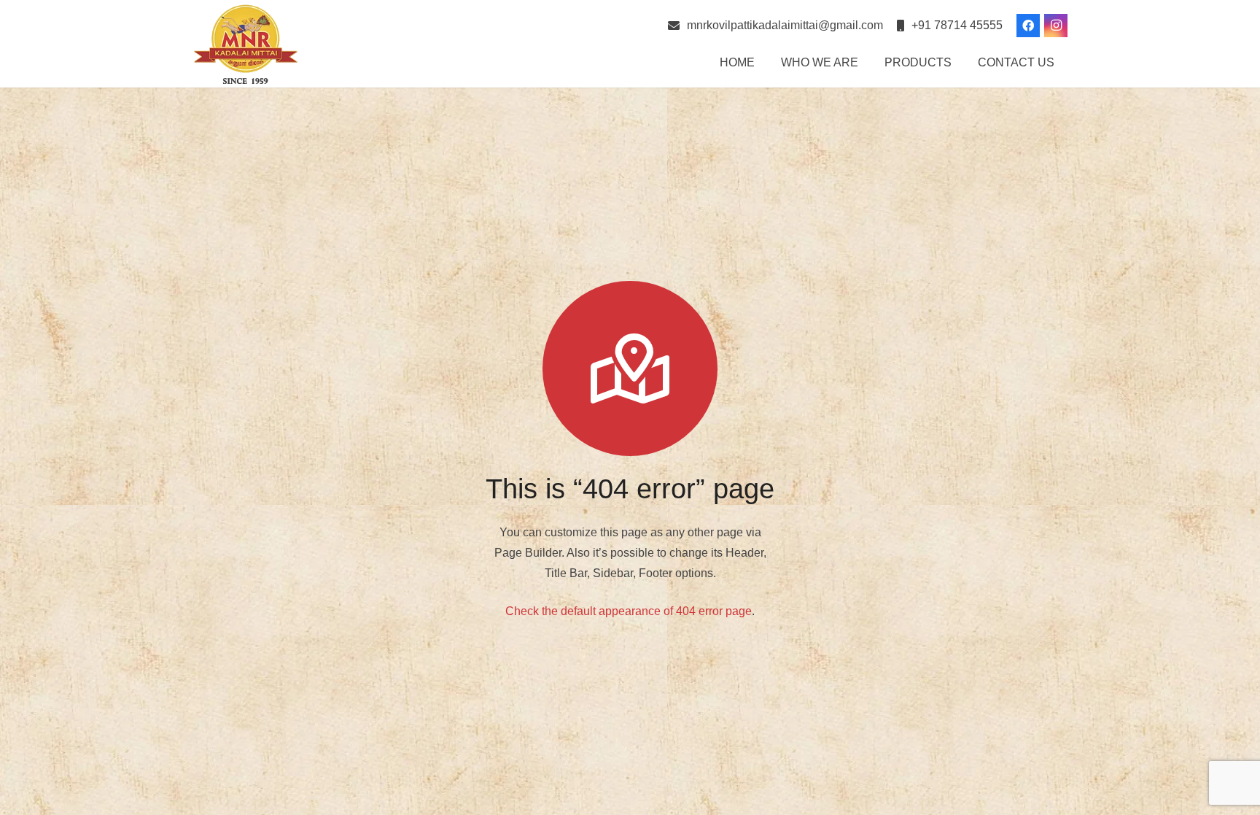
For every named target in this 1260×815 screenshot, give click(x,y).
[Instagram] (1056, 25)
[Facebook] (1028, 25)
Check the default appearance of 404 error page (628, 611)
